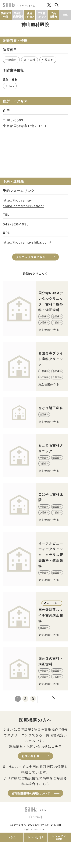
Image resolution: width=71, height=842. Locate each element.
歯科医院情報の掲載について (31, 793)
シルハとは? (35, 837)
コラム (12, 837)
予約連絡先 (53, 15)
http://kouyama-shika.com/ (27, 242)
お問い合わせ (31, 756)
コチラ (56, 746)
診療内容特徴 (6, 15)
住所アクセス (29, 15)
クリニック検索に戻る (31, 257)
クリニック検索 (59, 837)
